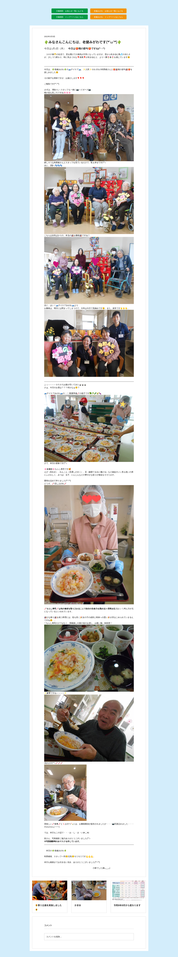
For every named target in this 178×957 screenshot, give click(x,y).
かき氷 (77, 905)
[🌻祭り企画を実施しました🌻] (49, 890)
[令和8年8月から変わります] (128, 890)
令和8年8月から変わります (127, 905)
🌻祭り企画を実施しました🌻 (48, 907)
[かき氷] (89, 890)
